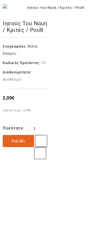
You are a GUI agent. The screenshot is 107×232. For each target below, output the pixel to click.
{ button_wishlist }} (41, 141)
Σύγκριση (40, 153)
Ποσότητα (13, 128)
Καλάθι (18, 141)
